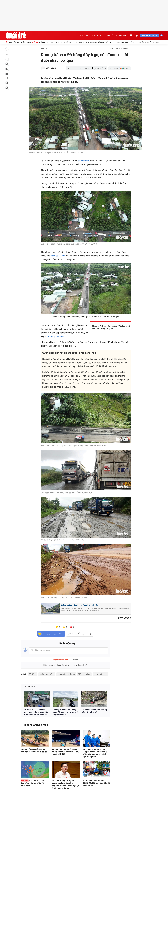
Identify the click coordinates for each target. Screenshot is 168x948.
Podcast (85, 35)
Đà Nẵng (32, 674)
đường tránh (83, 161)
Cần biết (110, 35)
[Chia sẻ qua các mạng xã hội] (90, 634)
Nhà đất (132, 42)
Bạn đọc (156, 42)
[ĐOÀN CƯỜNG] (43, 68)
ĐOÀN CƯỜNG (51, 68)
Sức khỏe (140, 42)
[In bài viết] (7, 88)
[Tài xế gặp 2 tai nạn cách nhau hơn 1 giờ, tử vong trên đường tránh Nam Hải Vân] (37, 699)
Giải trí (108, 42)
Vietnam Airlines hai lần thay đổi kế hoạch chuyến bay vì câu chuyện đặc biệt (65, 751)
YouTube (97, 35)
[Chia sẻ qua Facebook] (78, 634)
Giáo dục (124, 42)
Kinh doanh (60, 42)
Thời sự (35, 42)
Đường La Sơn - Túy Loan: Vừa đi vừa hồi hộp (79, 605)
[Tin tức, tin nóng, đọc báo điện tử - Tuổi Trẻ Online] (15, 35)
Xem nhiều (21, 42)
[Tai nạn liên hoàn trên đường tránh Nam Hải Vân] (94, 699)
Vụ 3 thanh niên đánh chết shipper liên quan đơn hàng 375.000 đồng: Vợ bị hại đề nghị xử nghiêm (95, 753)
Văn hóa (101, 42)
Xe (76, 42)
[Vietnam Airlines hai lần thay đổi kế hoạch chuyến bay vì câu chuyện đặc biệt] (65, 738)
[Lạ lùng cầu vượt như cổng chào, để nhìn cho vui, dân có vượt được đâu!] (66, 699)
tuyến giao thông (46, 674)
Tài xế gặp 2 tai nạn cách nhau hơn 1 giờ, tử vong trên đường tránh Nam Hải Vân (36, 712)
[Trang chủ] (6, 42)
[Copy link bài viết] (84, 634)
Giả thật (148, 42)
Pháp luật (50, 42)
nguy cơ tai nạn (58, 256)
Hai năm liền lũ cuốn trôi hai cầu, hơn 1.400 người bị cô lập (34, 750)
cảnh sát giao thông (66, 674)
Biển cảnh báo (84, 674)
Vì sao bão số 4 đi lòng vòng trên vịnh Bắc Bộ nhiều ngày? (33, 783)
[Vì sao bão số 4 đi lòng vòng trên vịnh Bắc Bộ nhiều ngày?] (35, 769)
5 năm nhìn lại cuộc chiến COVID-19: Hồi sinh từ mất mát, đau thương (96, 783)
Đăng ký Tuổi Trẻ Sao (149, 35)
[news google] (119, 68)
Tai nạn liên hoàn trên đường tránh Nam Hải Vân (94, 710)
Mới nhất (12, 42)
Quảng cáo (122, 35)
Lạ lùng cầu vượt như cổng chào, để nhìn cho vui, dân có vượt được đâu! (65, 712)
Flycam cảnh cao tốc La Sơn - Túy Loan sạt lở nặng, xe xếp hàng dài (111, 327)
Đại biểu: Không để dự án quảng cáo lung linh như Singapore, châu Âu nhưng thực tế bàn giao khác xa (65, 784)
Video (28, 42)
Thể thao (116, 42)
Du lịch (81, 42)
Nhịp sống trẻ (91, 42)
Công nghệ (70, 42)
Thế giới (42, 42)
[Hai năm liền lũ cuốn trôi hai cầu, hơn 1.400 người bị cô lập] (35, 738)
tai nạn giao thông (55, 336)
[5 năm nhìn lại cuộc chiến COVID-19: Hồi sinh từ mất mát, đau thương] (96, 769)
